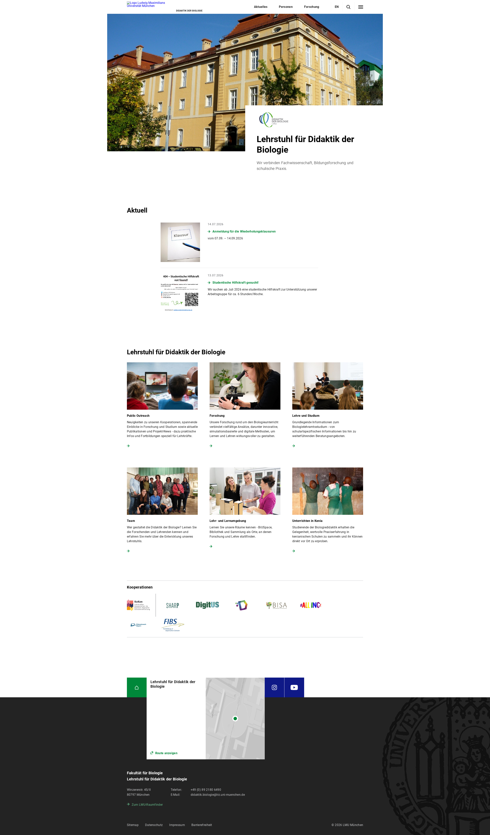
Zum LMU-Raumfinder (147, 804)
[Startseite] (137, 687)
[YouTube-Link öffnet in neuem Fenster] (294, 687)
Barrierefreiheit (201, 825)
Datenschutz (154, 825)
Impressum (177, 825)
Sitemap (133, 825)
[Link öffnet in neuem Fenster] (206, 718)
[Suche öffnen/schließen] (348, 7)
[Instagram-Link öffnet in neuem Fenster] (274, 687)
